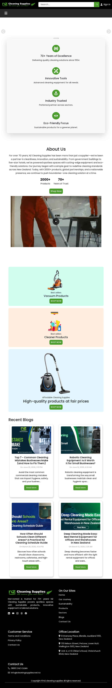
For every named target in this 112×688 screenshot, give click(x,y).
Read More (31, 530)
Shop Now (56, 233)
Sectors (63, 655)
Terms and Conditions (19, 678)
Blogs (61, 659)
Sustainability (65, 646)
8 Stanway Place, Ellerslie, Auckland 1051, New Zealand (80, 680)
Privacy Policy (14, 682)
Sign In (107, 4)
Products (63, 650)
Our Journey (65, 641)
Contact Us (64, 664)
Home (62, 637)
